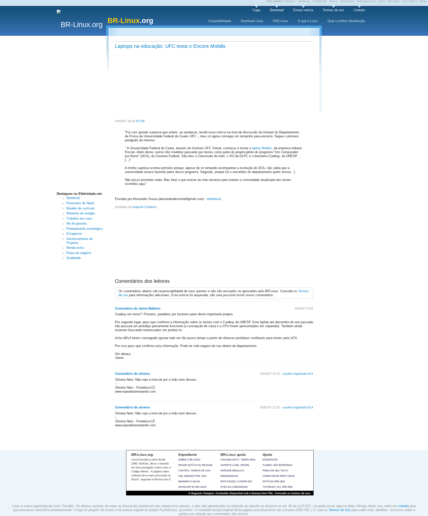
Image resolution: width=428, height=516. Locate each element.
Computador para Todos (278, 476)
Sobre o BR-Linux (189, 460)
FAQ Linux (280, 21)
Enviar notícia (303, 10)
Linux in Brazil (409, 1)
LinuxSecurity (320, 1)
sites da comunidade (234, 487)
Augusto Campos (144, 207)
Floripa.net (244, 481)
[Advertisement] (83, 114)
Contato (359, 10)
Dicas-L (334, 1)
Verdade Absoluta (232, 470)
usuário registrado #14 (298, 373)
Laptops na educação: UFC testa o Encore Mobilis (170, 46)
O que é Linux (308, 21)
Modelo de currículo (80, 208)
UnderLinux (289, 1)
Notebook (73, 198)
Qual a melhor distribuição (346, 21)
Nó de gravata (76, 223)
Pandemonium (229, 476)
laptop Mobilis (262, 148)
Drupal (245, 465)
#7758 (140, 121)
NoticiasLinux (347, 1)
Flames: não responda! (278, 465)
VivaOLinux (304, 1)
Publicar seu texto (275, 470)
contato (403, 506)
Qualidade (73, 258)
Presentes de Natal (80, 203)
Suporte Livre (229, 465)
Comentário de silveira (132, 373)
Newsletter (192, 476)
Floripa (423, 1)
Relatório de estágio (80, 213)
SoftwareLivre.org (366, 1)
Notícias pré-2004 (274, 481)
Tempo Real (248, 460)
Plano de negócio (78, 253)
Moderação (270, 460)
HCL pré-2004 (285, 487)
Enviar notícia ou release (195, 465)
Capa (256, 10)
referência (214, 199)
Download (277, 10)
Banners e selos (189, 481)
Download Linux (252, 21)
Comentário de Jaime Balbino (137, 308)
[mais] (381, 1)
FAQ (180, 476)
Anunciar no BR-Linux (192, 487)
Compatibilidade (219, 21)
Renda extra (75, 248)
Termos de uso (333, 10)
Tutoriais (269, 487)
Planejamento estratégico (84, 228)
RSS (204, 476)
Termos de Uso (339, 510)
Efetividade (393, 1)
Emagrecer (74, 233)
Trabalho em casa (79, 218)
